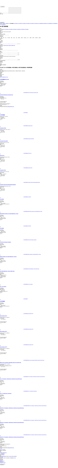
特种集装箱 (45, 23)
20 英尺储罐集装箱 (40, 23)
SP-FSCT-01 (2, 155)
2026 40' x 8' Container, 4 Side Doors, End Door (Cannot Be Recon (12, 422)
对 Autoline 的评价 (11, 456)
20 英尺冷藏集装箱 (2, 24)
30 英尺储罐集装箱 (54, 23)
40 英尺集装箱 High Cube (4, 79)
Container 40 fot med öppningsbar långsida (8, 184)
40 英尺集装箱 (2, 301)
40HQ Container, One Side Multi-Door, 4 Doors (8, 256)
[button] (29, 18)
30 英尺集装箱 (32, 23)
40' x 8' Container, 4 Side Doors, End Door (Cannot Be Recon (11, 378)
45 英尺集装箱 (36, 23)
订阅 (1, 105)
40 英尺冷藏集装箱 (49, 23)
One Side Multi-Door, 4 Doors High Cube (7, 271)
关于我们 (1, 452)
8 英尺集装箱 (27, 23)
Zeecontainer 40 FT (3, 315)
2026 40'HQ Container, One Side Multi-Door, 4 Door (9, 213)
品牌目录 (15, 456)
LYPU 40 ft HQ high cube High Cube (6, 94)
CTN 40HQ (2, 199)
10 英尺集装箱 (20, 23)
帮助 (3, 452)
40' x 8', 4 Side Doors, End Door (5, 393)
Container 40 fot (3, 170)
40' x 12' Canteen (3, 286)
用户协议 (12, 106)
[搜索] (15, 10)
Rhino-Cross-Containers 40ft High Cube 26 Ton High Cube (10, 362)
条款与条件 (1, 456)
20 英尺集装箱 (16, 23)
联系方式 (5, 452)
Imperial (3, 454)
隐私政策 (9, 106)
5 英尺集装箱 (24, 23)
